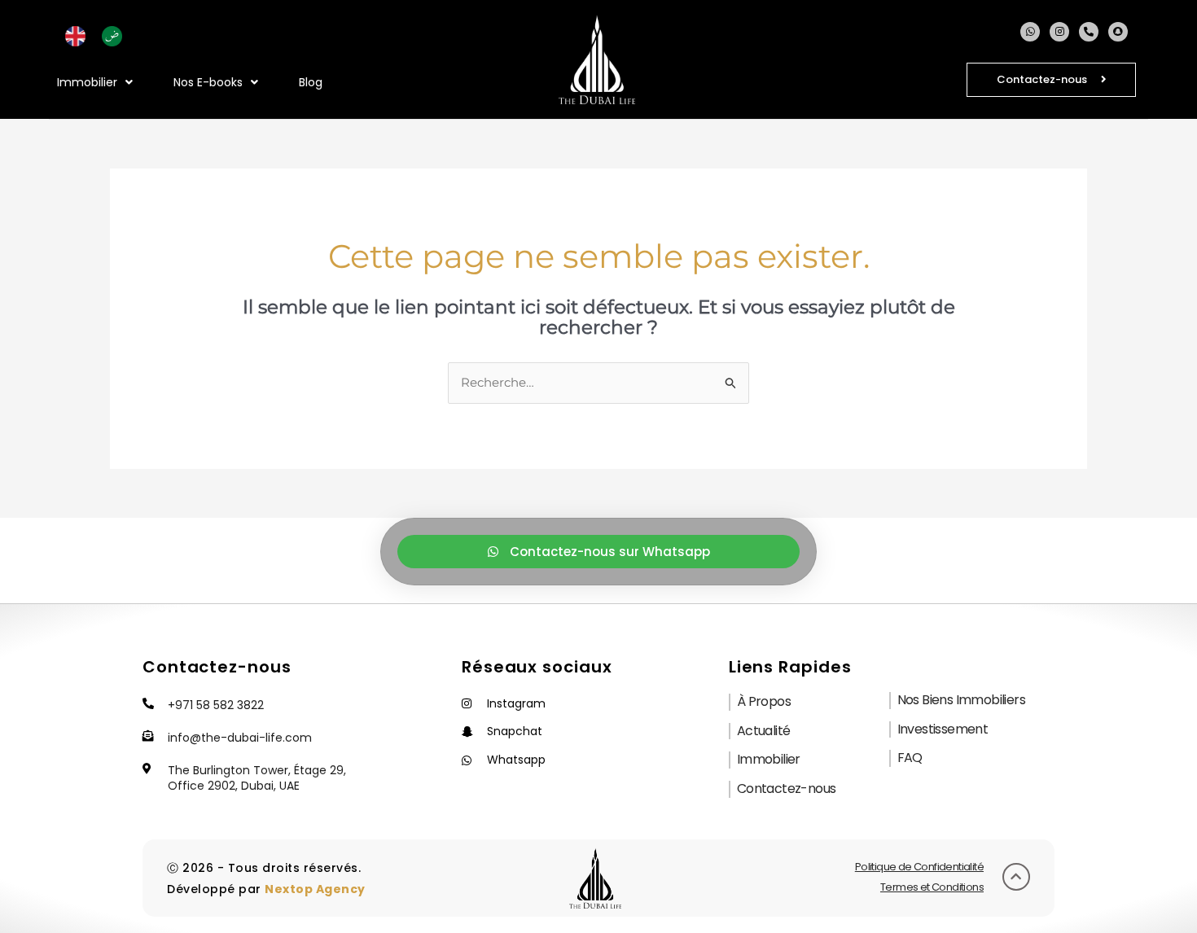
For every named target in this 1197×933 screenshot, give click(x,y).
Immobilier (768, 759)
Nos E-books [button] (208, 82)
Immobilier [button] (87, 82)
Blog (310, 82)
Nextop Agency (315, 889)
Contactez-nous (786, 788)
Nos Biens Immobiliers (961, 699)
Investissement (943, 729)
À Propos (764, 701)
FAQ (910, 757)
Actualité (764, 730)
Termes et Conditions (932, 887)
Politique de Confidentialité (919, 866)
